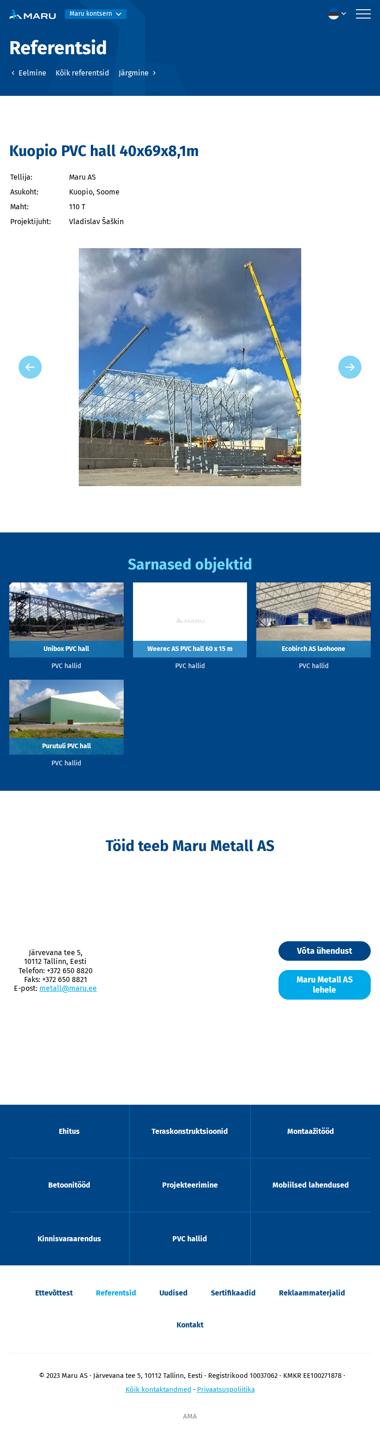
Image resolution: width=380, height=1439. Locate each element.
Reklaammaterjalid (312, 1293)
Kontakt (190, 1324)
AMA (190, 1416)
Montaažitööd (310, 1131)
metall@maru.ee (68, 988)
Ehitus (69, 1131)
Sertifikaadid (233, 1293)
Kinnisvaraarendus (69, 1238)
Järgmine (135, 73)
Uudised (173, 1293)
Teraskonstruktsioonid (190, 1131)
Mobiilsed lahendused (310, 1185)
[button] (339, 13)
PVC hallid (189, 1238)
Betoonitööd (69, 1185)
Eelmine (31, 73)
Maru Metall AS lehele (325, 985)
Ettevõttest (54, 1293)
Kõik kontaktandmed (158, 1389)
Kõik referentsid (82, 73)
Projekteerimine (190, 1185)
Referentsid (116, 1293)
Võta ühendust (324, 951)
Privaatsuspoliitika (226, 1389)
